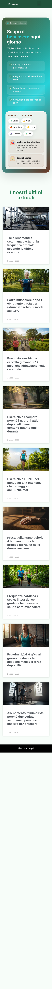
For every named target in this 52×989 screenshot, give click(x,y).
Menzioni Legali (26, 748)
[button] (39, 3)
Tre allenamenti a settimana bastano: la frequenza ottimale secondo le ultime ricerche (23, 245)
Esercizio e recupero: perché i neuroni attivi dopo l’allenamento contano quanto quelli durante (23, 424)
